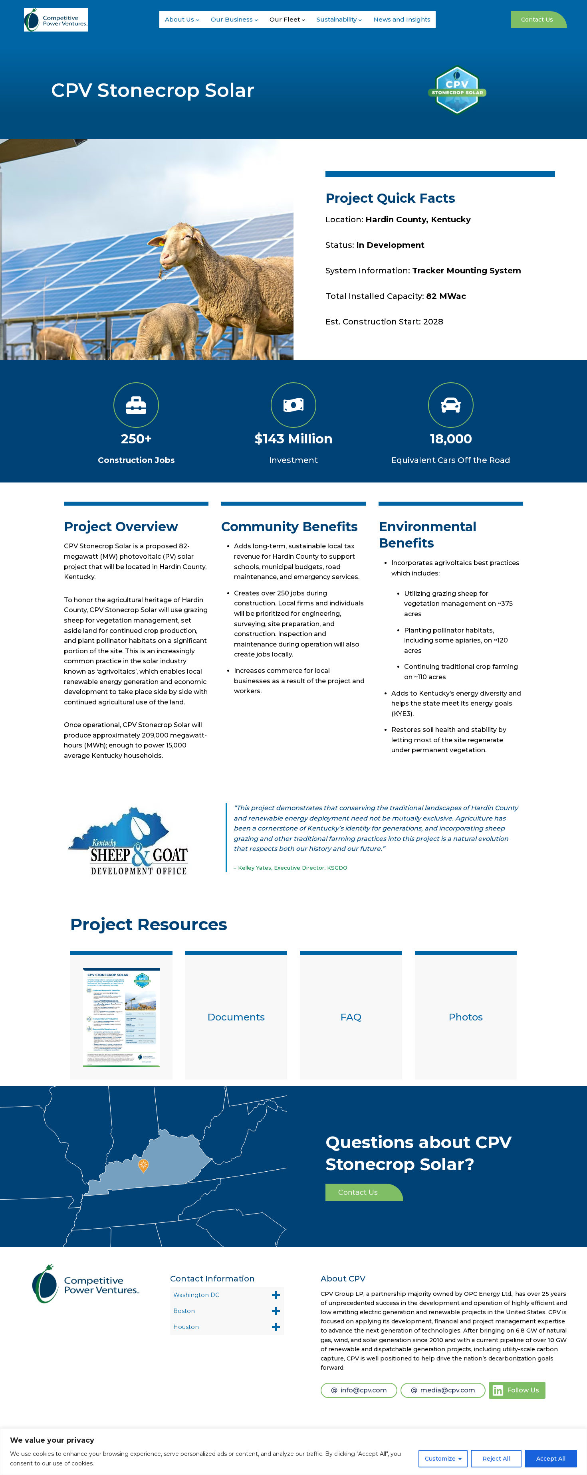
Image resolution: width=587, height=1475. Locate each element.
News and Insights (401, 19)
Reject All (496, 1458)
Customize (440, 1458)
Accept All (550, 1458)
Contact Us (537, 19)
